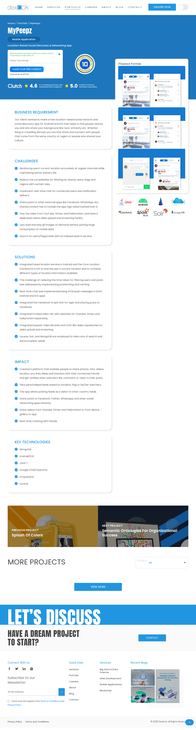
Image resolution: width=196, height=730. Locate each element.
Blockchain (106, 690)
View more (98, 587)
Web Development (110, 678)
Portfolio (22, 23)
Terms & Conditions (50, 701)
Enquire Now (162, 7)
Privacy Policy (14, 704)
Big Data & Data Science (109, 671)
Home (11, 23)
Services (74, 669)
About (72, 687)
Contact (152, 637)
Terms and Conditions (37, 721)
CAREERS (91, 7)
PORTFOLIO (73, 7)
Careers (73, 681)
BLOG (120, 7)
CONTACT (135, 7)
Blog (71, 693)
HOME (39, 7)
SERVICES (54, 7)
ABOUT (107, 7)
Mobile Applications (111, 684)
